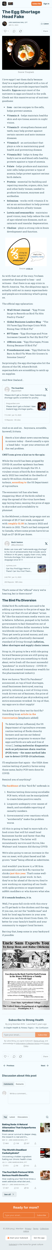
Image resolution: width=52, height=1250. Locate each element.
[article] (26, 1134)
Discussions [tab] (23, 1117)
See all (7, 1194)
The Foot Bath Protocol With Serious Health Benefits (18, 1174)
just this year (18, 873)
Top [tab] (5, 1117)
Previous (10, 1065)
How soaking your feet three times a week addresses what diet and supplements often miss (18, 1180)
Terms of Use (39, 1041)
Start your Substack (19, 1238)
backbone (12, 785)
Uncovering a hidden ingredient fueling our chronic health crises (17, 1157)
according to (19, 482)
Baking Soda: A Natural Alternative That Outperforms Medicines (19, 1127)
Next (43, 1065)
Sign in (46, 4)
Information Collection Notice (28, 1043)
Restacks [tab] (20, 1084)
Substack (13, 1244)
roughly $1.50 (16, 523)
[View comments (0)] (14, 31)
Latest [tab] (12, 1117)
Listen (46, 24)
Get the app (39, 1238)
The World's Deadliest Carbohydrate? (14, 1151)
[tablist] (13, 1084)
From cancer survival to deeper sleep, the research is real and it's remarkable (19, 1135)
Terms (35, 1228)
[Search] (47, 1117)
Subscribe (36, 4)
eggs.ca (29, 268)
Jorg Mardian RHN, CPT (18, 22)
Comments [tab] (8, 1084)
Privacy (28, 1228)
